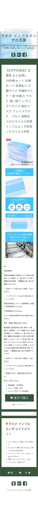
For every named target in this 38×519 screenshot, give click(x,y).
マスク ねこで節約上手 (16, 462)
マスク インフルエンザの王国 (20, 490)
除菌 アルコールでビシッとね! (19, 459)
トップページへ (9, 61)
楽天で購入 (21, 397)
